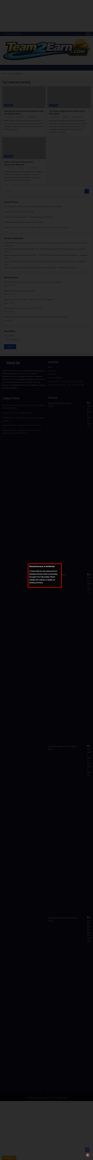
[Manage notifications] (87, 1155)
